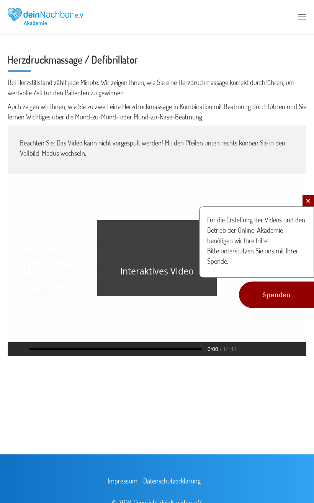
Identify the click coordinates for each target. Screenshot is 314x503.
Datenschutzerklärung (172, 481)
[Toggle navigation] (302, 16)
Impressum (122, 481)
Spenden (276, 295)
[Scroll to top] (297, 486)
